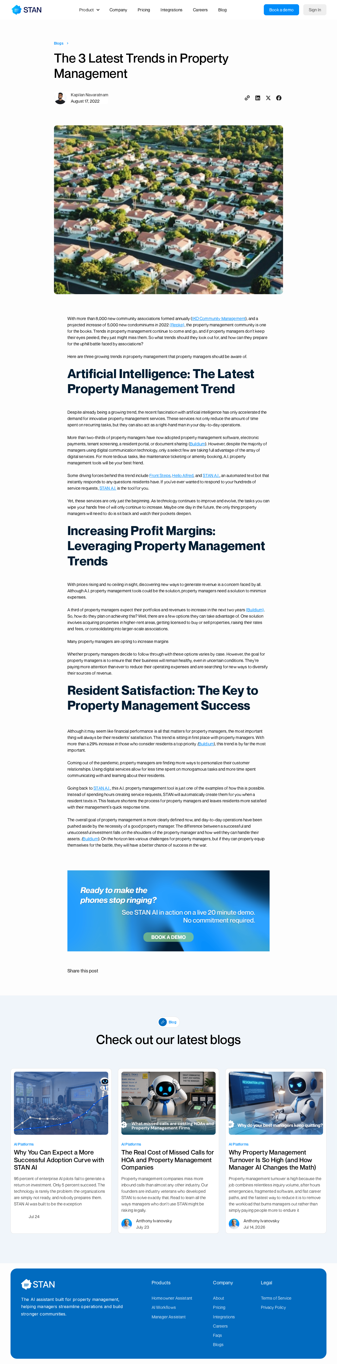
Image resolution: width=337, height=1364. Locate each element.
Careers (220, 1326)
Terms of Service (276, 1298)
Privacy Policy (273, 1307)
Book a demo (281, 9)
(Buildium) (255, 609)
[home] (26, 9)
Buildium (197, 443)
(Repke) (177, 324)
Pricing (219, 1307)
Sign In (315, 9)
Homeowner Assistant (172, 1298)
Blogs (58, 43)
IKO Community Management (218, 318)
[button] (92, 10)
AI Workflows (164, 1307)
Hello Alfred (183, 475)
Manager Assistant (169, 1316)
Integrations (224, 1316)
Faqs (217, 1335)
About (218, 1298)
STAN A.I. (211, 475)
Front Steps (160, 475)
